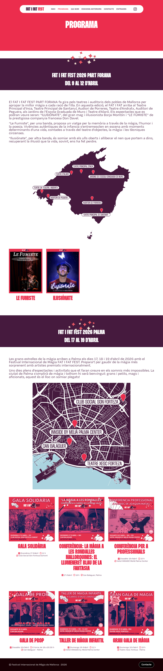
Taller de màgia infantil (81, 641)
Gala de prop (32, 641)
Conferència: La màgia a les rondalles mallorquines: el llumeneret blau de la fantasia (81, 557)
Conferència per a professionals (131, 549)
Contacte (109, 9)
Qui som (75, 9)
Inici (53, 9)
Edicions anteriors (91, 9)
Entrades (121, 9)
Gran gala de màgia (131, 641)
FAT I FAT (35, 9)
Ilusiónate (63, 298)
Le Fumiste (25, 298)
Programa (63, 9)
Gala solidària (32, 547)
